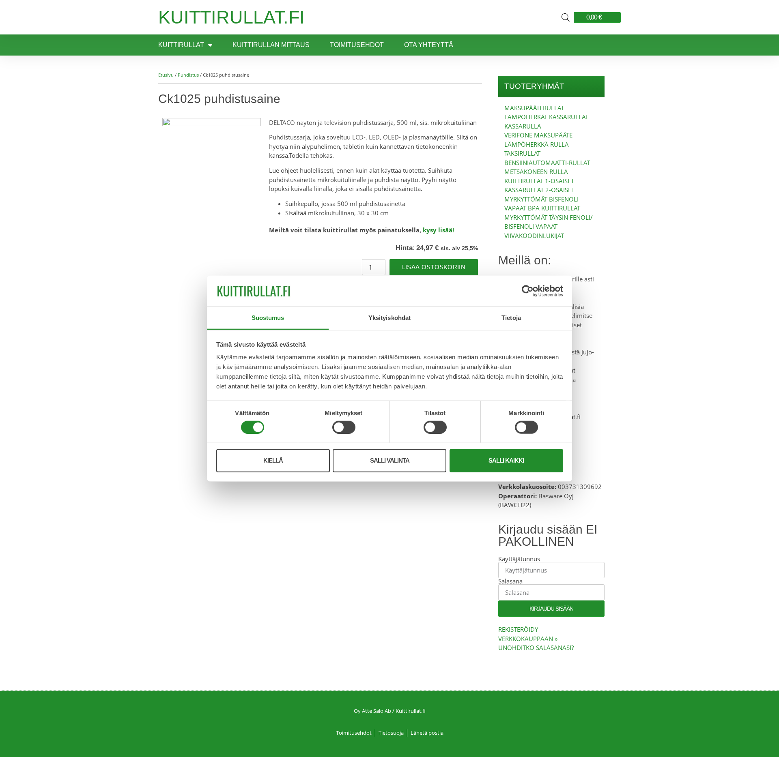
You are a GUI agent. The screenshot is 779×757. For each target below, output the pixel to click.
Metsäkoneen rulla (536, 171)
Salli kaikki (506, 460)
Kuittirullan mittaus (271, 44)
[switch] (343, 426)
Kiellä (273, 460)
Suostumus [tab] (268, 317)
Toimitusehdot (357, 44)
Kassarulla (522, 126)
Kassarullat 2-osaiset (539, 190)
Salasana (510, 581)
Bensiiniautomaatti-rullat (547, 163)
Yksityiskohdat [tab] (389, 317)
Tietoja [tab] (511, 317)
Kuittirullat (181, 44)
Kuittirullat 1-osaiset (539, 181)
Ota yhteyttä (428, 44)
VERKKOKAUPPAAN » (527, 639)
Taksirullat (522, 153)
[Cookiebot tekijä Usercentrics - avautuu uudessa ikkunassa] (527, 291)
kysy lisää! (438, 230)
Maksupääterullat (534, 108)
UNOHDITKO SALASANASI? (536, 647)
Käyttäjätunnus (519, 559)
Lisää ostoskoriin (433, 267)
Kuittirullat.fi (231, 17)
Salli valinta (389, 460)
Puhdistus (188, 75)
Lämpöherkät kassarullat (546, 117)
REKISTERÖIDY (518, 629)
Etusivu (166, 75)
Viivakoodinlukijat (534, 236)
